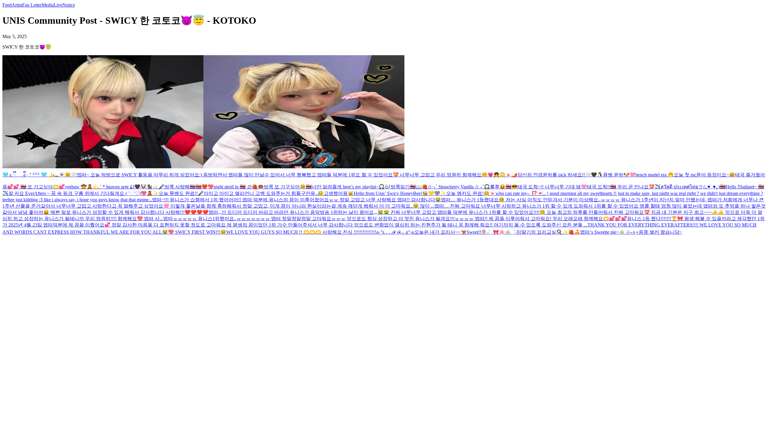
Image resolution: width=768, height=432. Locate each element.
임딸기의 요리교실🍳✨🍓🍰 (548, 232)
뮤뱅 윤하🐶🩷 (619, 174)
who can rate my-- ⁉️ (516, 193)
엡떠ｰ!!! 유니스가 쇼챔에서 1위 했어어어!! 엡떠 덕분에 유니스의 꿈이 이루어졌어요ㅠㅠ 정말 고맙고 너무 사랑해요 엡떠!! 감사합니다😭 (296, 199)
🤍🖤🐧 (594, 174)
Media (48, 5)
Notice (68, 5)
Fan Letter (32, 5)
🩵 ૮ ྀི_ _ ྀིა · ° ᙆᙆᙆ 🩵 (24, 174)
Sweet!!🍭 (476, 232)
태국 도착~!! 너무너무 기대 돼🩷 (552, 186)
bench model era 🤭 (654, 174)
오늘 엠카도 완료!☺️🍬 (471, 193)
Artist (17, 5)
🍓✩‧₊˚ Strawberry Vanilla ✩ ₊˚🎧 (456, 186)
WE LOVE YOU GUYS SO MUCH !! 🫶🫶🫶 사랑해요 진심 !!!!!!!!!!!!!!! (301, 232)
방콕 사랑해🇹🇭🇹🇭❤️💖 (189, 186)
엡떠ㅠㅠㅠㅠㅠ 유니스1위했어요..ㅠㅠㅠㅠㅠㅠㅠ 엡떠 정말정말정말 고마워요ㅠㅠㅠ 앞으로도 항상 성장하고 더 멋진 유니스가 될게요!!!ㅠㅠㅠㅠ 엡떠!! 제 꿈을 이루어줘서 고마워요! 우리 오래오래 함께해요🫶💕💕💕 (395, 218)
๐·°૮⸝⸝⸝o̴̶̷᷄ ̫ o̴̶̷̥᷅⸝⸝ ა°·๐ (395, 232)
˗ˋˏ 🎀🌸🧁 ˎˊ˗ (502, 232)
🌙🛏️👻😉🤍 (62, 174)
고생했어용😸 (339, 193)
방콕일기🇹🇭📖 (406, 186)
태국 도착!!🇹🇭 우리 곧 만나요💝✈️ (624, 186)
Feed (7, 5)
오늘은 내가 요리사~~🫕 (440, 232)
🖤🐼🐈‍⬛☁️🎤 (149, 186)
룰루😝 (498, 186)
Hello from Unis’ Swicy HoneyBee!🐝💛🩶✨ (400, 193)
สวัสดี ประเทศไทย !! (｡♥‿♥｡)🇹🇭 (693, 186)
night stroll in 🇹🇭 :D (233, 186)
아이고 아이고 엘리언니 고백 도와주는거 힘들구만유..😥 (264, 193)
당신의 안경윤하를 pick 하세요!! (551, 174)
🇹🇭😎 (512, 186)
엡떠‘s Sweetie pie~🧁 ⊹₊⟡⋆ (609, 232)
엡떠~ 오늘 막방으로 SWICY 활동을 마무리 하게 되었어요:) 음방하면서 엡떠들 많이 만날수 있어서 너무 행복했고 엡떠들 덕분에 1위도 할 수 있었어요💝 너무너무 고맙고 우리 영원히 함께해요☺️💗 (285, 174)
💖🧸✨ (150, 193)
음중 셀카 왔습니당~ (660, 232)
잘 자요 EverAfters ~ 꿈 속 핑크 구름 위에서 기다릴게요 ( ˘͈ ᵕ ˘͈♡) (74, 193)
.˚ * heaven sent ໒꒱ (116, 186)
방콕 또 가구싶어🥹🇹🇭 (288, 186)
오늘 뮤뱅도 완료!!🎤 (181, 193)
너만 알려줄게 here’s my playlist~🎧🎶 (351, 186)
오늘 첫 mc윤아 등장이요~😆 (704, 174)
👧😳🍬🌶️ (506, 174)
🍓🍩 (258, 186)
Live (58, 5)
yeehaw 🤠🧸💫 (82, 186)
